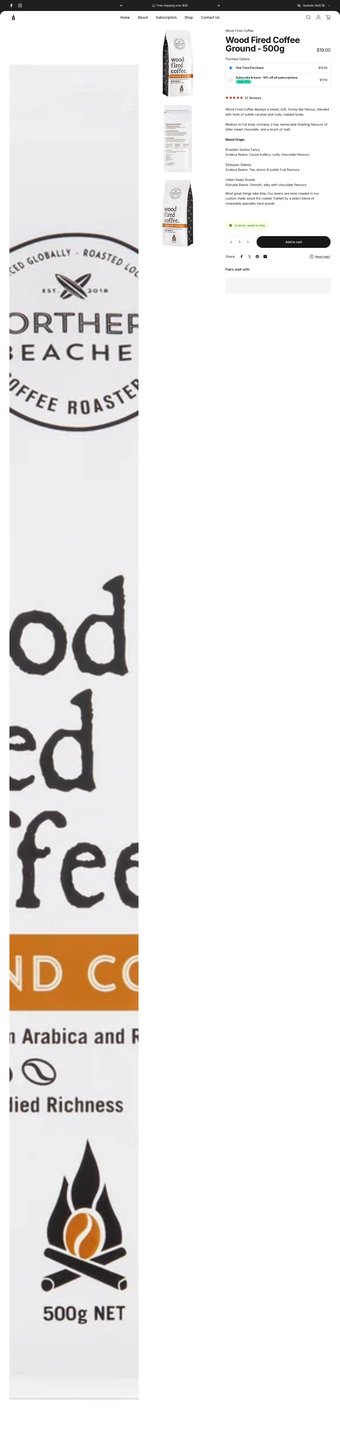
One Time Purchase (250, 67)
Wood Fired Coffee (239, 31)
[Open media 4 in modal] (177, 213)
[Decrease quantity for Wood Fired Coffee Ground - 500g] (230, 242)
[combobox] (314, 5)
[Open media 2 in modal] (177, 63)
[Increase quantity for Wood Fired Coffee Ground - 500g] (248, 242)
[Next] (218, 5)
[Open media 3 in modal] (177, 138)
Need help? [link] (323, 256)
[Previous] (121, 5)
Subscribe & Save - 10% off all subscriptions (267, 77)
